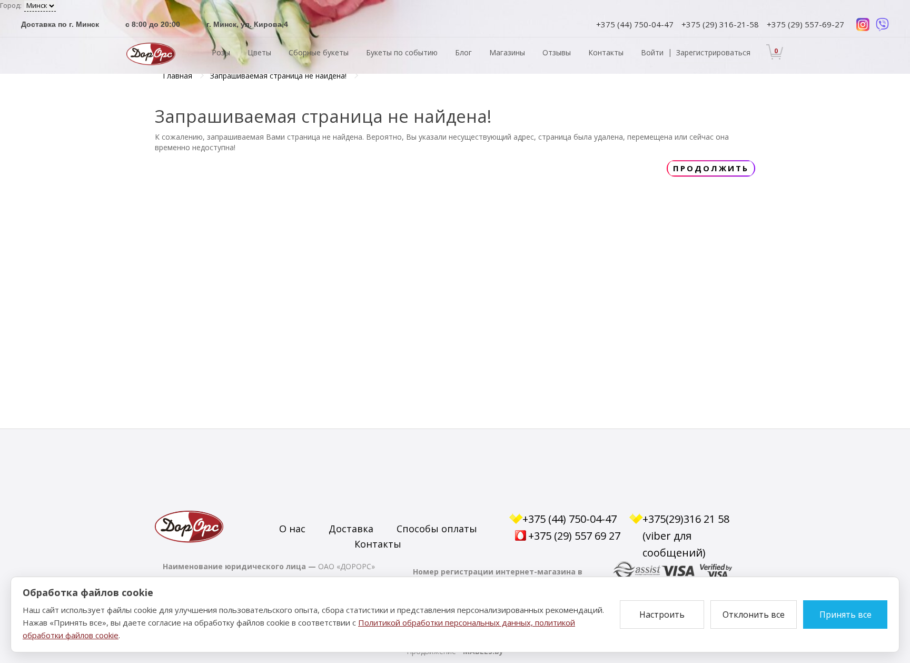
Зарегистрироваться (713, 52)
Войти (652, 52)
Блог (463, 52)
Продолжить (711, 168)
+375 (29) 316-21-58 (720, 24)
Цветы (259, 52)
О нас (292, 528)
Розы (221, 52)
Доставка (351, 528)
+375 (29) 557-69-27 (805, 24)
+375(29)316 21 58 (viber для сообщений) (685, 536)
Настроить (662, 614)
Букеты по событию (402, 52)
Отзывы (556, 52)
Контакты (606, 52)
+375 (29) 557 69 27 (574, 536)
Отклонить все (754, 614)
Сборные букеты (319, 52)
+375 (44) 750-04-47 (635, 24)
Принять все (845, 614)
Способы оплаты (437, 528)
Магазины (507, 52)
